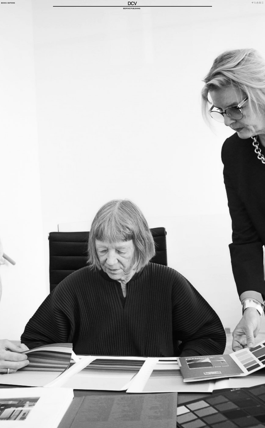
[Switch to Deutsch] (260, 3)
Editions (11, 3)
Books (4, 3)
